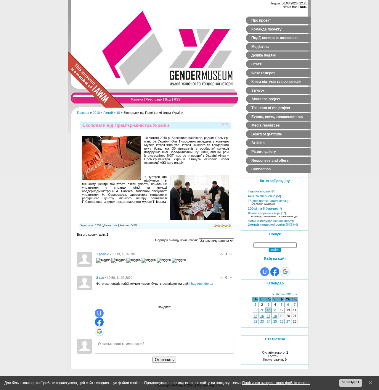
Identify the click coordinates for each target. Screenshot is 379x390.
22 (255, 321)
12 (281, 310)
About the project (265, 99)
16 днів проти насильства (267, 201)
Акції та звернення (261, 196)
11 (275, 310)
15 (255, 316)
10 (118, 112)
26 (281, 321)
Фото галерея (263, 73)
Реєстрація (154, 99)
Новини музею (259, 191)
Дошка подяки (263, 55)
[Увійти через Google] (99, 331)
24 (268, 321)
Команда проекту (266, 29)
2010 (96, 112)
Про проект (261, 20)
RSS (177, 99)
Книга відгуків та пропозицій (276, 82)
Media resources (265, 125)
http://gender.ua (202, 283)
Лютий (108, 112)
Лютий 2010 (284, 294)
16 (262, 316)
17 (268, 316)
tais (115, 225)
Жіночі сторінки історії (264, 213)
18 (275, 316)
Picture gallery (263, 152)
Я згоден (350, 382)
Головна (137, 99)
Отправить (164, 359)
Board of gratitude (266, 134)
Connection (261, 169)
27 (288, 321)
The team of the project (270, 108)
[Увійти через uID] (99, 313)
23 (262, 321)
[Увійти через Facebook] (99, 322)
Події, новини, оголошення (274, 38)
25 (275, 321)
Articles (258, 143)
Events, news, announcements (277, 117)
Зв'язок (257, 90)
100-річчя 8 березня (263, 208)
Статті (256, 64)
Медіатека (260, 47)
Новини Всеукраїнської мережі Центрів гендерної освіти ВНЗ (271, 222)
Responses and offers (270, 160)
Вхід (168, 99)
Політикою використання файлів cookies (276, 383)
